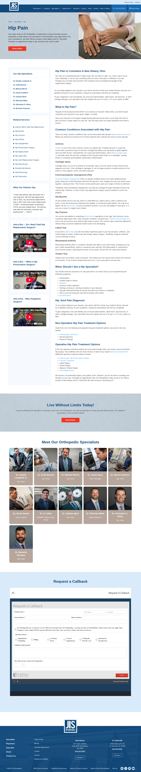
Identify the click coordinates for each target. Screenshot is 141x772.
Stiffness (62, 283)
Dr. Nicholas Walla (20, 100)
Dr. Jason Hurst (95, 475)
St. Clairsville (117, 740)
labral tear (69, 232)
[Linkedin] (129, 768)
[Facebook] (121, 768)
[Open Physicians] (41, 8)
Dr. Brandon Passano (21, 108)
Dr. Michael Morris (20, 89)
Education (10, 748)
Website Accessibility (41, 759)
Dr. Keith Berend (19, 85)
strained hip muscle (122, 134)
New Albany (80, 740)
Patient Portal (38, 739)
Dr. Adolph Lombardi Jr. (22, 81)
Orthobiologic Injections (68, 334)
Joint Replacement (66, 370)
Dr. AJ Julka (46, 513)
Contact (36, 751)
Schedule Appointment (41, 747)
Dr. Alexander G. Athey (22, 104)
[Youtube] (133, 768)
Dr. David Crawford (20, 93)
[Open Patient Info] (71, 8)
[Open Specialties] (59, 8)
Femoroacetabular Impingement (67, 179)
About (8, 752)
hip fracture (89, 216)
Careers (37, 755)
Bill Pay (36, 743)
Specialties (10, 739)
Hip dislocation (65, 295)
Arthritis (58, 148)
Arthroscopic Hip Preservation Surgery (74, 358)
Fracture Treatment (66, 361)
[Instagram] (125, 768)
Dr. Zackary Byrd (19, 97)
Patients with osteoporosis (119, 219)
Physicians (10, 744)
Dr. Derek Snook (21, 513)
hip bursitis (71, 206)
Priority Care (11, 756)
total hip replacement (120, 352)
